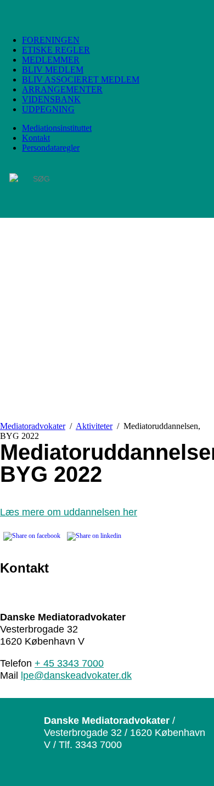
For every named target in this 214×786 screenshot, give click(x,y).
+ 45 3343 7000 (69, 663)
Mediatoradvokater (32, 426)
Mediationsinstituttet (57, 128)
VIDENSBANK (51, 99)
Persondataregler (51, 147)
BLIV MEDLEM (52, 69)
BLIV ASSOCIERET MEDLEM (80, 79)
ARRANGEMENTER (62, 89)
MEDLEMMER (51, 59)
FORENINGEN (51, 40)
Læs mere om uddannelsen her (68, 512)
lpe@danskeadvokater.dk (76, 675)
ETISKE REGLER (56, 49)
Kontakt (36, 137)
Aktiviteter (94, 426)
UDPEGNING (48, 109)
